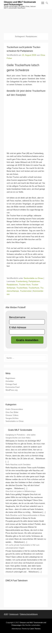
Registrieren (10, 378)
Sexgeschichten (12, 418)
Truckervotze (25, 291)
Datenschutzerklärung (29, 614)
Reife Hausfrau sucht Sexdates (18, 464)
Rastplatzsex (12, 284)
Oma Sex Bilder (12, 412)
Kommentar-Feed (12, 387)
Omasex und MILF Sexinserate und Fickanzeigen (20, 3)
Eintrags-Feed (11, 384)
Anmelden (10, 381)
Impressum (13, 614)
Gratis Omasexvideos (14, 409)
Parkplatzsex (34, 281)
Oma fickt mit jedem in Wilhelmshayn (21, 491)
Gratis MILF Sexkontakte (20, 430)
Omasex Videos (12, 415)
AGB (6, 614)
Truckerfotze (22, 288)
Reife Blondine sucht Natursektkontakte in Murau (25, 515)
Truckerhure (34, 288)
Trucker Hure (25, 284)
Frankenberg (21, 281)
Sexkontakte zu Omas (33, 278)
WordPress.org (11, 390)
